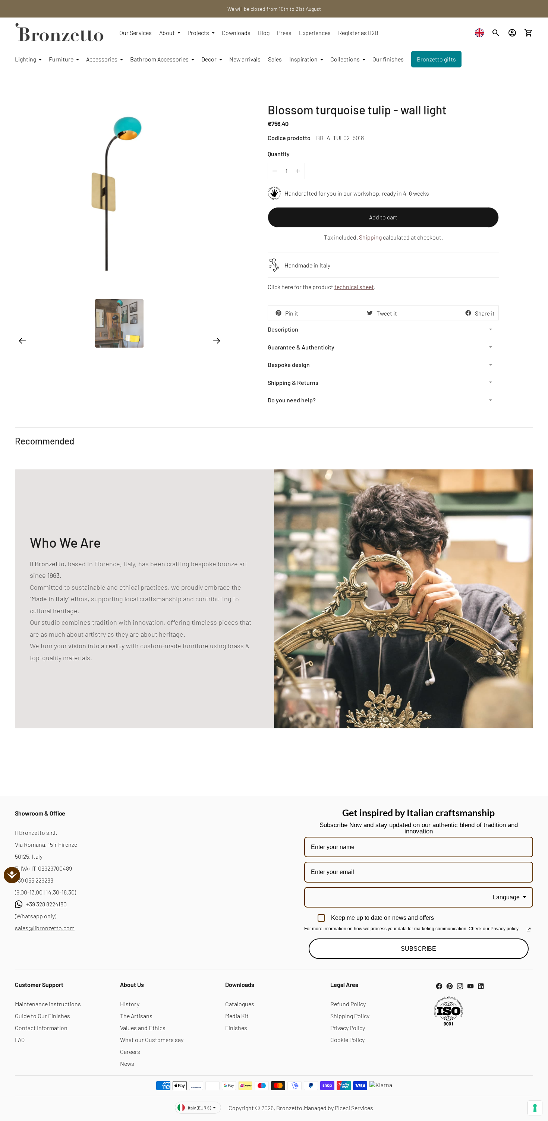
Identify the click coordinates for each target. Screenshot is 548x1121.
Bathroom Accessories (159, 59)
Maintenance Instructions (48, 1003)
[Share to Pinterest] (278, 312)
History (129, 1003)
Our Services (135, 32)
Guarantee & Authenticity (301, 347)
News (127, 1063)
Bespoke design (289, 364)
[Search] (496, 33)
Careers (130, 1051)
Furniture (61, 59)
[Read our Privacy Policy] (528, 929)
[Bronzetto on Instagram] (460, 986)
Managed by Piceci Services (338, 1107)
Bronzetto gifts (436, 59)
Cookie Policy (347, 1039)
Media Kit (237, 1015)
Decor (209, 59)
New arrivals (245, 59)
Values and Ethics (143, 1027)
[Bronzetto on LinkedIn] (481, 986)
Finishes (236, 1027)
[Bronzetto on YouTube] (470, 986)
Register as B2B (358, 32)
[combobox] (481, 32)
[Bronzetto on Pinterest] (449, 986)
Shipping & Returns (293, 382)
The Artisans (136, 1015)
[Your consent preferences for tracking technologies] (535, 1108)
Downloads (236, 32)
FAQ (20, 1039)
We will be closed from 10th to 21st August (274, 9)
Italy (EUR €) (199, 1107)
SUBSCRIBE (418, 949)
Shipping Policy (349, 1015)
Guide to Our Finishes (42, 1015)
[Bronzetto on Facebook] (439, 986)
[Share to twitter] (370, 312)
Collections (345, 59)
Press (284, 32)
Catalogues (239, 1003)
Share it (485, 313)
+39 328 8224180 (46, 904)
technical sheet (354, 286)
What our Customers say (151, 1039)
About (167, 32)
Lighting (25, 59)
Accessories (101, 59)
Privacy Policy (347, 1027)
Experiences (315, 32)
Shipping (370, 237)
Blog (264, 32)
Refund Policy (348, 1003)
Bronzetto (289, 1107)
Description (283, 329)
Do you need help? (292, 399)
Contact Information (41, 1027)
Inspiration (303, 59)
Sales (275, 59)
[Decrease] (274, 171)
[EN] (481, 32)
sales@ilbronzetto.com (45, 927)
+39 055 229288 (34, 880)
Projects (198, 32)
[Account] (512, 33)
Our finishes (388, 59)
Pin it (291, 313)
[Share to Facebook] (468, 312)
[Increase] (298, 171)
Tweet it (387, 313)
